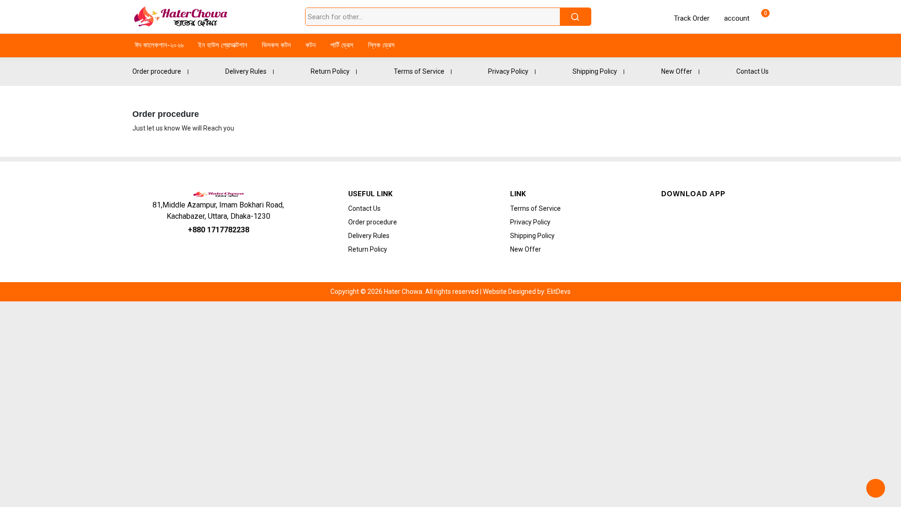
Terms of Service (419, 71)
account (735, 18)
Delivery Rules (246, 71)
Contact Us (752, 71)
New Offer (676, 71)
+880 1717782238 (218, 229)
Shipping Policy (595, 71)
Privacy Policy (508, 71)
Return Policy (330, 71)
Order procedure (156, 71)
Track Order (692, 18)
